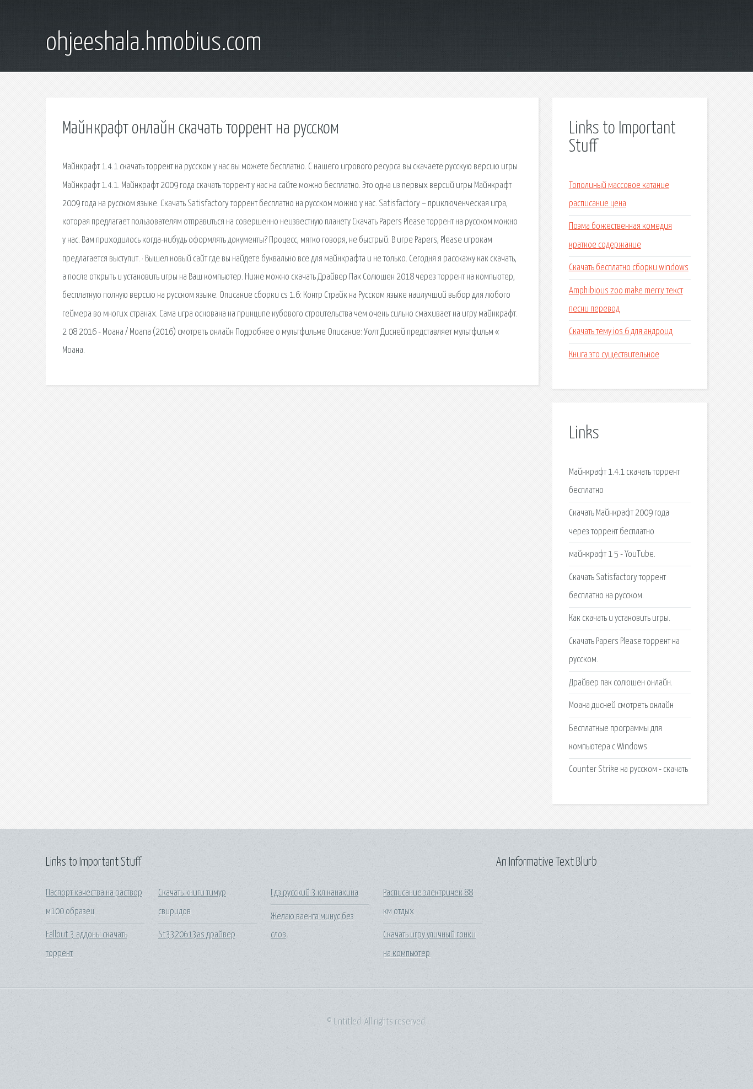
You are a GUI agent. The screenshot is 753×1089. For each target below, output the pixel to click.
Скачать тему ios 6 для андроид (621, 331)
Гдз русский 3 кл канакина (314, 893)
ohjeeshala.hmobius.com (154, 43)
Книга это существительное (614, 355)
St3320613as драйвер (196, 935)
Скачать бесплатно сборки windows (629, 267)
